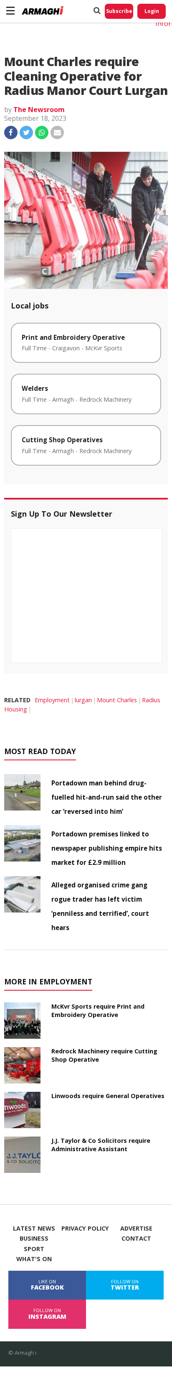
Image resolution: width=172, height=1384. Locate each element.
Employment (52, 700)
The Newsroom (39, 109)
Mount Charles (117, 700)
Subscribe (119, 11)
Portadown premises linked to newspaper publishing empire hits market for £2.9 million (106, 848)
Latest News (34, 1228)
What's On (34, 1259)
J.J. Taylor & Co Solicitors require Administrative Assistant (100, 1145)
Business (34, 1238)
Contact (136, 1238)
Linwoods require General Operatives (107, 1096)
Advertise (136, 1228)
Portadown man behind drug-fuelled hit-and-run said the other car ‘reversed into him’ (106, 797)
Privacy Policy (85, 1228)
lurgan (83, 700)
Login (151, 11)
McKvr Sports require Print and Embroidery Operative (97, 1010)
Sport (34, 1249)
